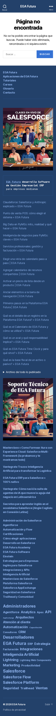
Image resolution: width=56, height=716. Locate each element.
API (48, 612)
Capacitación (35, 627)
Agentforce (10, 525)
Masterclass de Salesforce (20, 578)
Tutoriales (9, 80)
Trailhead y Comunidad (18, 596)
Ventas (42, 688)
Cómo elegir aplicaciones (19, 538)
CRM (22, 632)
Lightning (11, 660)
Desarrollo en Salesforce (19, 543)
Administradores (19, 606)
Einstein (8, 556)
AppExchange (8, 618)
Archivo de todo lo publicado (23, 372)
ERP (30, 644)
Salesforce (14, 671)
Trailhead (27, 688)
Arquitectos (24, 617)
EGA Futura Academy (16, 547)
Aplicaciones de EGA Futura (20, 76)
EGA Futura (28, 6)
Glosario (8, 88)
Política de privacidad (14, 709)
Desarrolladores (18, 637)
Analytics (28, 612)
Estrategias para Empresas (20, 560)
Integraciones (31, 649)
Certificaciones (13, 534)
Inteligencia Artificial (16, 574)
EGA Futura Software (16, 551)
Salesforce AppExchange (19, 587)
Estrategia (42, 644)
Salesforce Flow (17, 677)
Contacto (9, 92)
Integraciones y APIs (16, 569)
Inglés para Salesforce (17, 565)
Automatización (15, 627)
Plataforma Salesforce (17, 583)
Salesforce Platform (21, 682)
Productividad (30, 665)
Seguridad (11, 688)
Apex (40, 612)
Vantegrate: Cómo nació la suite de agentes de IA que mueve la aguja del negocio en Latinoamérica (26, 492)
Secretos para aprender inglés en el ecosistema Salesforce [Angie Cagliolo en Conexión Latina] (27, 508)
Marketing (11, 665)
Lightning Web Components (35, 660)
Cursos (7, 84)
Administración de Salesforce (22, 520)
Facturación (11, 649)
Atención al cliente (16, 622)
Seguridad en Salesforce (19, 592)
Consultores (10, 632)
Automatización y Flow (17, 529)
